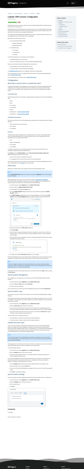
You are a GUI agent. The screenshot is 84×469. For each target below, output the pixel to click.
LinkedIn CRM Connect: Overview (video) (65, 46)
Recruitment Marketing (18, 13)
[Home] (13, 3)
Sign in (73, 3)
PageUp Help (10, 13)
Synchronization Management (64, 31)
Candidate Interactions (63, 26)
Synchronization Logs (62, 32)
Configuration (60, 20)
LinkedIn (38, 13)
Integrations (26, 13)
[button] (67, 3)
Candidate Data (62, 24)
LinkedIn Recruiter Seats (63, 34)
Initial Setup (61, 29)
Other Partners (32, 13)
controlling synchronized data (41, 179)
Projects (23, 163)
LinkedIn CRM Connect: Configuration (64, 48)
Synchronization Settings (63, 36)
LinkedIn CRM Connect (16, 75)
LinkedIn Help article (14, 71)
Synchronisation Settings (24, 111)
